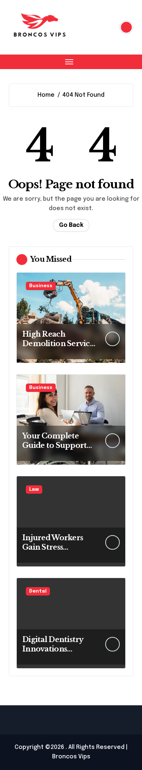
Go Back (71, 225)
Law (34, 489)
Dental (38, 591)
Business (40, 286)
